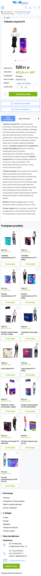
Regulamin (6, 524)
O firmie (5, 518)
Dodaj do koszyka (23, 94)
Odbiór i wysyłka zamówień (12, 504)
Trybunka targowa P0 (23, 14)
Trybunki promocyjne (7, 14)
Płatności (6, 498)
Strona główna (8, 12)
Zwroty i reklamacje (10, 508)
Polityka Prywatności (10, 528)
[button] (15, 60)
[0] (34, 7)
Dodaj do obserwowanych (5, 94)
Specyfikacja (24, 119)
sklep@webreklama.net (17, 561)
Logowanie (30, 7)
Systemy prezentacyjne (22, 12)
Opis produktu (8, 119)
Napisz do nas (11, 566)
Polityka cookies (9, 531)
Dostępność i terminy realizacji (13, 501)
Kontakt (6, 521)
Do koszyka (10, 264)
